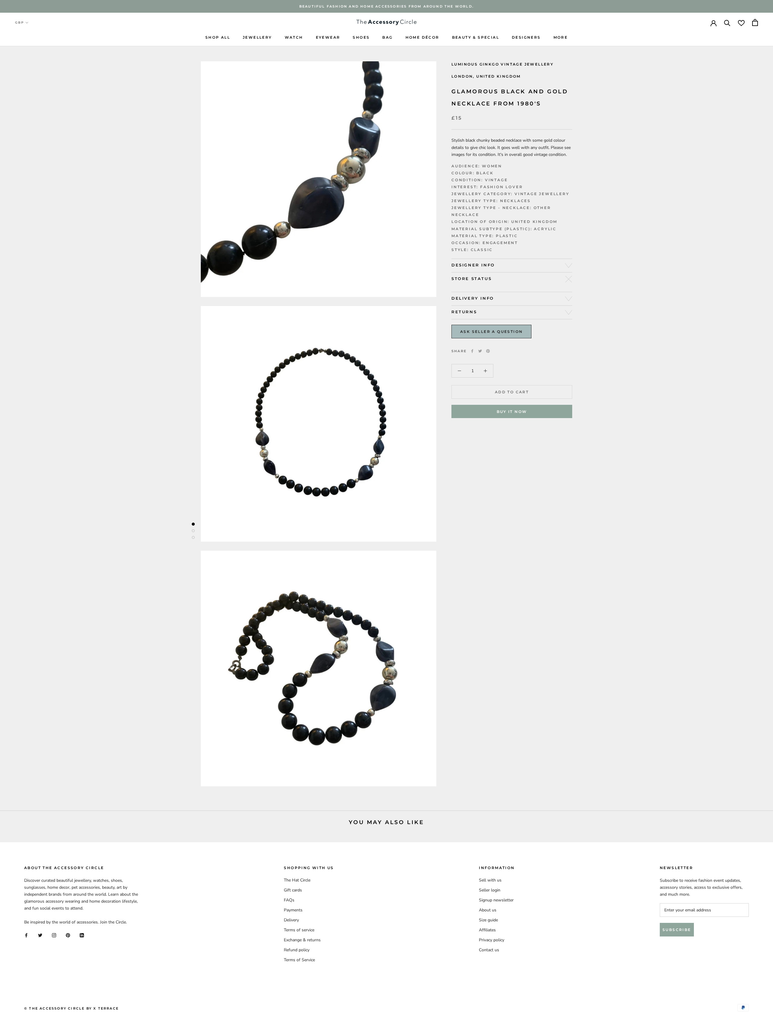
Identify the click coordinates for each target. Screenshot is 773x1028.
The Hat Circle (297, 880)
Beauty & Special (475, 37)
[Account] (713, 23)
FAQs (289, 900)
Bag (387, 37)
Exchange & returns (302, 940)
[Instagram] (54, 935)
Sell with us (490, 880)
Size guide (488, 920)
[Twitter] (480, 351)
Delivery (291, 920)
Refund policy (297, 950)
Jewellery (257, 37)
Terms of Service (299, 960)
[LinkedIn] (82, 935)
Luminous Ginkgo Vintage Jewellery (502, 64)
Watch (294, 37)
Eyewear (328, 37)
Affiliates (487, 930)
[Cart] (755, 22)
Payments (293, 910)
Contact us (489, 950)
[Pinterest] (488, 351)
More (560, 37)
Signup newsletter (496, 900)
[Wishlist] (741, 22)
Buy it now (512, 411)
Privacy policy (491, 940)
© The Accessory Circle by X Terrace (71, 1008)
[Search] (727, 22)
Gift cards (293, 890)
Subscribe (676, 929)
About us (487, 910)
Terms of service (299, 930)
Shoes (361, 37)
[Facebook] (472, 351)
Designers (526, 37)
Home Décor (422, 37)
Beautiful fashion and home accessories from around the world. (386, 6)
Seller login (489, 890)
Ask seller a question (491, 331)
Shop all (217, 37)
